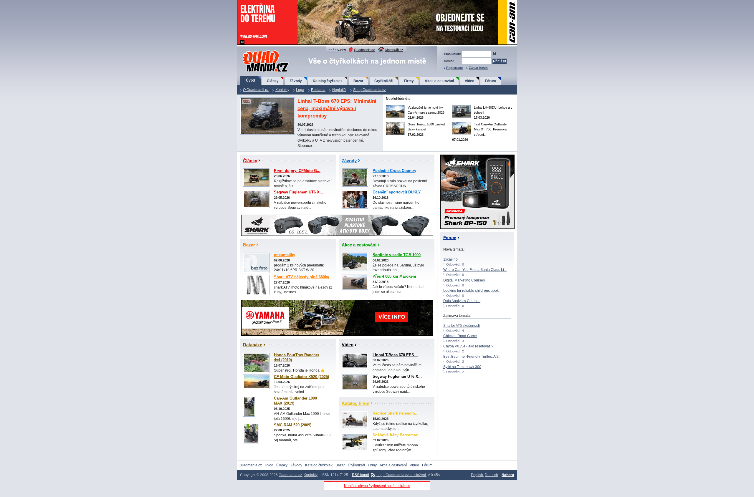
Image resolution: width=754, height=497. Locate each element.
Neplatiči (339, 90)
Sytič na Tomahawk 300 (462, 367)
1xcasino (450, 259)
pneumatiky (284, 255)
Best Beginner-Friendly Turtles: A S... (472, 356)
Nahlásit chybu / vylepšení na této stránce (377, 486)
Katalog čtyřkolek (328, 81)
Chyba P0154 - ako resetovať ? (468, 346)
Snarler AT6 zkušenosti (461, 326)
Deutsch (491, 475)
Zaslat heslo (478, 67)
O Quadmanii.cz (256, 90)
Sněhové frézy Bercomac (395, 435)
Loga (300, 90)
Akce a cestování (439, 81)
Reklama (318, 90)
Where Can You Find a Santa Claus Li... (475, 270)
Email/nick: (452, 54)
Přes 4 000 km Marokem (394, 276)
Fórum (490, 81)
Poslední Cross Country (394, 171)
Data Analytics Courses (461, 301)
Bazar (358, 81)
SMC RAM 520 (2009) (292, 425)
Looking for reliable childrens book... (472, 291)
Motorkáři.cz (394, 50)
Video (469, 81)
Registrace (454, 67)
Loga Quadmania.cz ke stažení (401, 475)
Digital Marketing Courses (464, 280)
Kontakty (282, 90)
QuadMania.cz (258, 50)
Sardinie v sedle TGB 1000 (397, 255)
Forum (449, 237)
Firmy (409, 81)
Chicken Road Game (460, 336)
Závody (296, 81)
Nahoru (508, 475)
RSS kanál (360, 475)
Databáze (252, 344)
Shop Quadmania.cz (369, 90)
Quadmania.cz (364, 50)
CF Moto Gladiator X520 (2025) (301, 377)
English (477, 475)
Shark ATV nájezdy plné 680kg (301, 277)
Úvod (250, 80)
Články (273, 81)
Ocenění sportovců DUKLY (397, 192)
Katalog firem (355, 403)
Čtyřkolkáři (383, 81)
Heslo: (449, 61)
